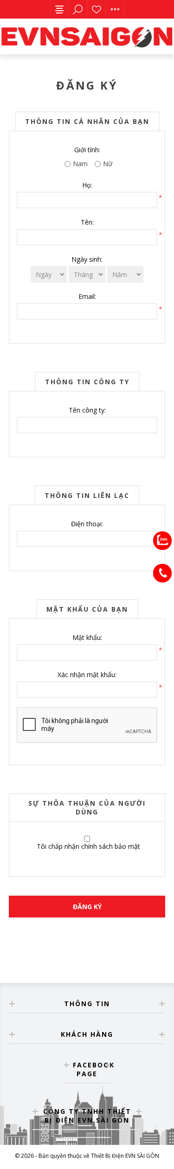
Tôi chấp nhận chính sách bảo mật (88, 846)
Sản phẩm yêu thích (96, 9)
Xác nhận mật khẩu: (87, 674)
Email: (87, 296)
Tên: (87, 222)
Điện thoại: (87, 523)
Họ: (87, 185)
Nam (80, 163)
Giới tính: (87, 149)
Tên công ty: (87, 410)
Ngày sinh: (87, 259)
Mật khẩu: (87, 637)
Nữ (107, 163)
